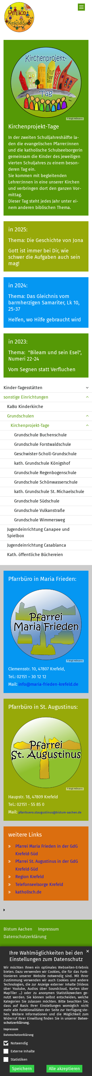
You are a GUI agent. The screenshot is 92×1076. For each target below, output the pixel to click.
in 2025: (18, 229)
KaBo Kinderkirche (25, 406)
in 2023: (18, 341)
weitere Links (25, 834)
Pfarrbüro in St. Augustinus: (43, 707)
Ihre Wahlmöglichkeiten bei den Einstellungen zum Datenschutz (46, 956)
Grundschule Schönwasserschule (46, 482)
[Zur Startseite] (19, 17)
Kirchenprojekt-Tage (33, 126)
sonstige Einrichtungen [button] (26, 397)
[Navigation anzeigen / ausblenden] (81, 7)
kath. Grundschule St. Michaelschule (49, 491)
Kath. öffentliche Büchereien (35, 554)
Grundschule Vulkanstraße (39, 510)
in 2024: (18, 285)
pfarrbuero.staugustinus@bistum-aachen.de (49, 812)
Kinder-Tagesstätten (23, 387)
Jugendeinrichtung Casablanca (36, 545)
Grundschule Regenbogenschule (45, 472)
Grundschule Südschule (36, 501)
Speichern (22, 1068)
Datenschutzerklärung (18, 1035)
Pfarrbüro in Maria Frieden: (42, 579)
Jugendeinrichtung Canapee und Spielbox (38, 532)
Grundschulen (20, 416)
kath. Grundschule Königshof (42, 463)
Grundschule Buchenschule (40, 435)
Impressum (11, 1029)
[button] (87, 387)
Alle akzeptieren (64, 1068)
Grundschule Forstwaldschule (42, 444)
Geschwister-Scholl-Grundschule (45, 453)
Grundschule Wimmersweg (39, 520)
